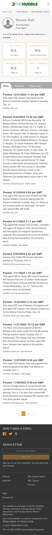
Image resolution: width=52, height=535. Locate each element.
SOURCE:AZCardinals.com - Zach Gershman (20, 403)
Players (5, 476)
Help (4, 493)
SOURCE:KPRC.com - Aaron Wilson (17, 315)
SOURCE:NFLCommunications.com (17, 264)
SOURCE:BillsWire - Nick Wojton (15, 245)
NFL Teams (33, 480)
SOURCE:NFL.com (10, 108)
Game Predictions (22, 12)
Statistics (6, 480)
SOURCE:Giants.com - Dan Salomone (17, 351)
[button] (48, 4)
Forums (31, 484)
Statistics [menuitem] (19, 85)
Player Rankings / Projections (41, 12)
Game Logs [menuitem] (35, 85)
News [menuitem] (6, 85)
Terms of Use (27, 521)
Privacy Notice (9, 521)
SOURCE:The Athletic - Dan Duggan (17, 374)
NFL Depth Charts (36, 476)
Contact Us (7, 497)
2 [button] (28, 413)
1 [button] (23, 413)
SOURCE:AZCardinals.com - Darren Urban (19, 183)
